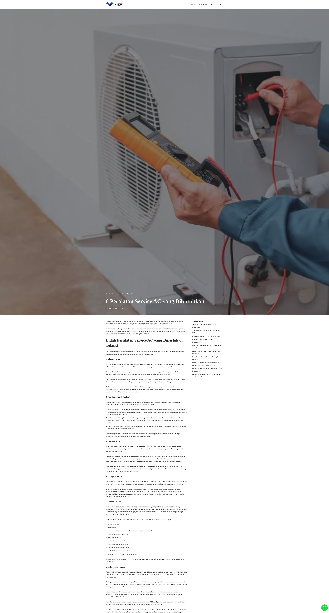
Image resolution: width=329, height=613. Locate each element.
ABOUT (193, 4)
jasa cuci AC (145, 609)
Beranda (108, 293)
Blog (221, 4)
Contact (214, 4)
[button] (208, 4)
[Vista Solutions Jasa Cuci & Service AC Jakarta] (114, 4)
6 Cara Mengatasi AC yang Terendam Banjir (206, 336)
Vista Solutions (112, 308)
